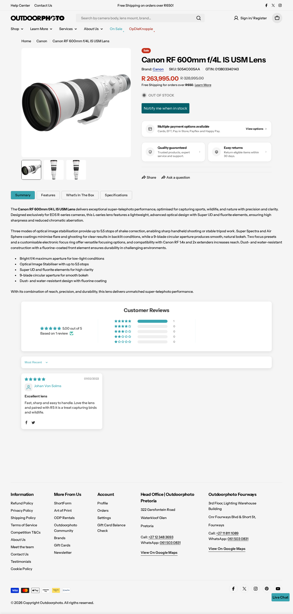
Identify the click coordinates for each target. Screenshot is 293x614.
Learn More (203, 85)
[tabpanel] (146, 250)
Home (26, 41)
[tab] (23, 195)
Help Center (20, 5)
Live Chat (281, 597)
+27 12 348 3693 (160, 537)
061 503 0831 (170, 542)
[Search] (198, 18)
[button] (123, 321)
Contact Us (43, 5)
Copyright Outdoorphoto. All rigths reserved (58, 602)
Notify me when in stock (165, 108)
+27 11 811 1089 (227, 533)
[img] (35, 379)
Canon (41, 41)
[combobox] (140, 18)
